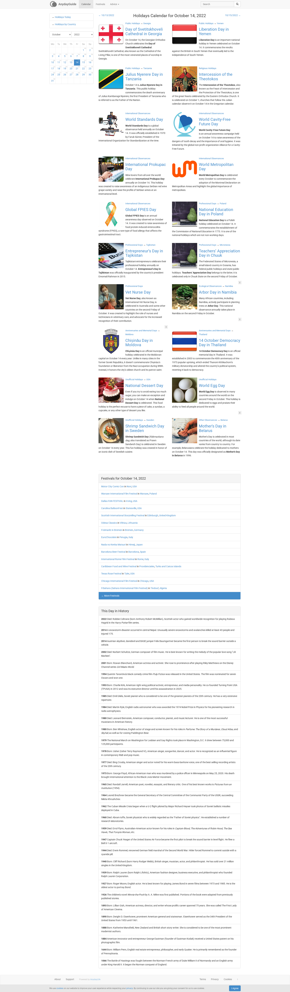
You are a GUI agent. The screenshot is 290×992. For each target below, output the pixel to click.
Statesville (131, 508)
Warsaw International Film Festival (119, 493)
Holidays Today (63, 17)
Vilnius (123, 522)
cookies (59, 988)
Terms (203, 979)
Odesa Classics (109, 522)
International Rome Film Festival (118, 559)
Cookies (228, 979)
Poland (153, 493)
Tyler (126, 573)
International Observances (137, 113)
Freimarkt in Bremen (111, 530)
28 (78, 74)
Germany (139, 530)
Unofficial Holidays (134, 379)
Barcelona (133, 551)
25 (59, 74)
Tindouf (155, 588)
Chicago (144, 581)
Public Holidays (132, 23)
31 (53, 80)
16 (91, 62)
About (57, 979)
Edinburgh (152, 515)
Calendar (86, 4)
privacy (129, 988)
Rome (140, 559)
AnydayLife (95, 979)
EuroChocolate (109, 537)
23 (91, 68)
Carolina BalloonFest (112, 508)
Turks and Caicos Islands (168, 566)
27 (72, 74)
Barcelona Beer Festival (113, 551)
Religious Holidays (207, 68)
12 (65, 62)
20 (72, 68)
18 (59, 68)
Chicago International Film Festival (119, 581)
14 (78, 62)
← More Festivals (110, 595)
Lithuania (133, 522)
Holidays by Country (65, 24)
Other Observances (208, 420)
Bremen (129, 530)
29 (84, 74)
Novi (129, 486)
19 (65, 68)
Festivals (100, 4)
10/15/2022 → (233, 15)
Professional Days (207, 203)
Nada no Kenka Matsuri (113, 544)
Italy (131, 537)
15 (84, 62)
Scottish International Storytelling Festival (122, 515)
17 (53, 68)
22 (84, 68)
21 (78, 68)
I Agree (234, 988)
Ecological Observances (210, 286)
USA (134, 486)
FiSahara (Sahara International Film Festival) (124, 588)
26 (65, 74)
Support (70, 979)
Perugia (123, 537)
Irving (129, 501)
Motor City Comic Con (112, 486)
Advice (113, 4)
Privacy (215, 979)
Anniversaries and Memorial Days (141, 330)
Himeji (132, 544)
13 (72, 62)
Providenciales (146, 566)
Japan (139, 544)
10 (53, 62)
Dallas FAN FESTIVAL (112, 501)
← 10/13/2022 (106, 15)
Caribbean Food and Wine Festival (118, 566)
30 (91, 74)
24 (53, 74)
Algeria (163, 588)
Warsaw (144, 493)
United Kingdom (167, 515)
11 (59, 62)
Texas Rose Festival (111, 573)
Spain (143, 551)
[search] (237, 4)
